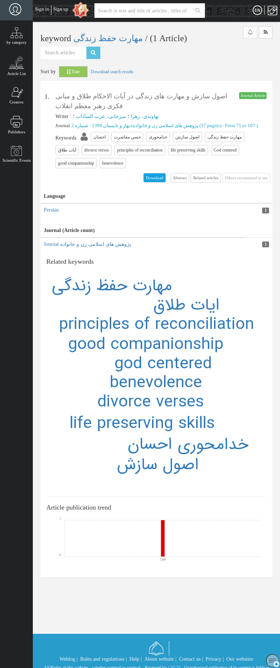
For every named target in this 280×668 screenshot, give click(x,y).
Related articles (205, 178)
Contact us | (191, 659)
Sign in (42, 9)
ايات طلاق (186, 305)
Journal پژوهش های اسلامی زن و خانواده (87, 244)
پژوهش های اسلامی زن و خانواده (165, 125)
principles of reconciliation (156, 324)
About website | (160, 659)
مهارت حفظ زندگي (112, 286)
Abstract (180, 178)
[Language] (257, 10)
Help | (135, 659)
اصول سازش (158, 465)
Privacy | (215, 659)
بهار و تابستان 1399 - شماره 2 (100, 125)
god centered (163, 364)
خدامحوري (213, 444)
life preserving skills (142, 423)
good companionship (145, 344)
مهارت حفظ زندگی (109, 38)
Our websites (239, 659)
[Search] (198, 10)
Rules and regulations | (103, 659)
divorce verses (150, 402)
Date (75, 71)
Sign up (61, 9)
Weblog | (68, 659)
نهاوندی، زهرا (145, 116)
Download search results (112, 71)
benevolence (156, 383)
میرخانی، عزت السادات (101, 116)
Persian (51, 210)
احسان (150, 444)
